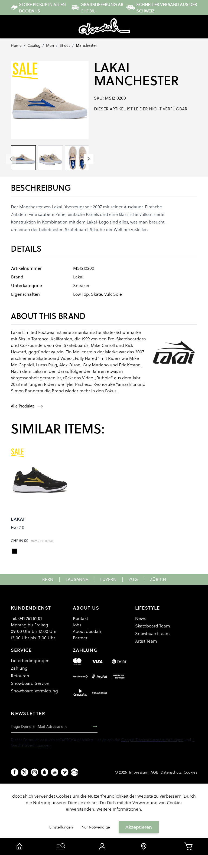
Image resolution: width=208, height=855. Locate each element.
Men (50, 45)
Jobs (77, 625)
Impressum (138, 772)
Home (16, 45)
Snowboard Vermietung (34, 691)
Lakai (112, 68)
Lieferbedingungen (30, 660)
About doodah (87, 631)
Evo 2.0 (17, 527)
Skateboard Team (152, 626)
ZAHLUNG (85, 650)
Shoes (65, 45)
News (140, 618)
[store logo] (104, 26)
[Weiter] (88, 159)
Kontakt (80, 618)
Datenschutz (171, 772)
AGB (154, 772)
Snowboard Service (30, 683)
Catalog (33, 45)
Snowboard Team (152, 633)
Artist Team (146, 641)
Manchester (86, 45)
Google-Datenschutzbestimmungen (152, 739)
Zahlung (19, 668)
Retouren (20, 676)
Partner (80, 638)
